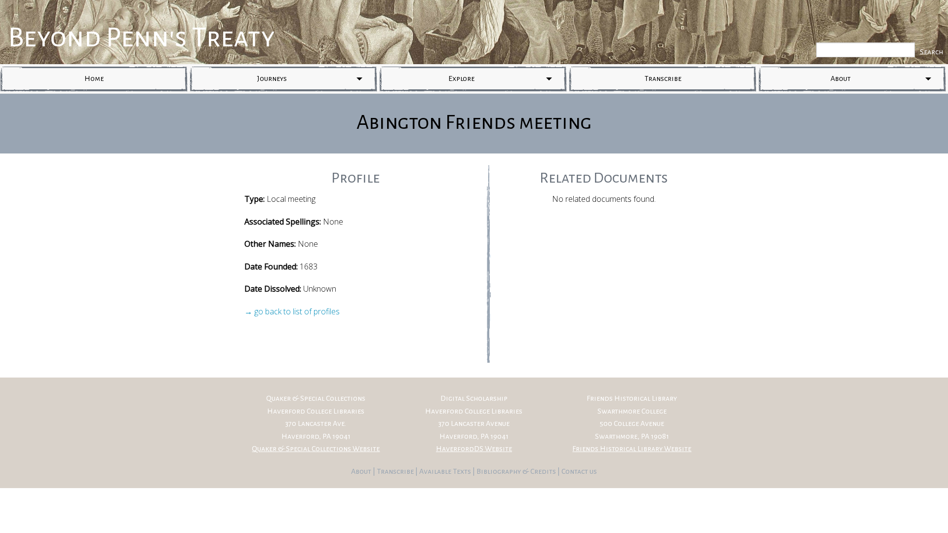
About (840, 78)
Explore (461, 78)
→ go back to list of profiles (292, 311)
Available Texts (446, 471)
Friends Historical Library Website (631, 449)
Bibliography (498, 471)
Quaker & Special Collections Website (316, 449)
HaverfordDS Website (474, 449)
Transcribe (662, 78)
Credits (543, 471)
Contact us (579, 471)
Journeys (272, 78)
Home (94, 78)
